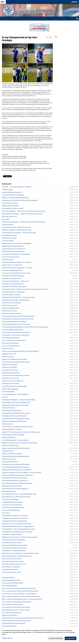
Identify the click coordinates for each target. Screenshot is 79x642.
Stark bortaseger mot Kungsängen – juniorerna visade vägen (19, 232)
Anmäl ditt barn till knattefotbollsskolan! (13, 251)
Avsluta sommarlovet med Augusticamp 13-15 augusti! (17, 267)
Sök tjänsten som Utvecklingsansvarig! (13, 284)
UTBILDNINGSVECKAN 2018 (9, 569)
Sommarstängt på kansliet (9, 626)
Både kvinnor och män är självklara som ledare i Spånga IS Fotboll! (20, 553)
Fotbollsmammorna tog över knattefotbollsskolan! (16, 464)
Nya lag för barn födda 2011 (10, 615)
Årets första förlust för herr (9, 216)
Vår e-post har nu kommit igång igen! (12, 505)
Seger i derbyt (6, 219)
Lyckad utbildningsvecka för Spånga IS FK (13, 249)
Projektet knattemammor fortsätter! (11, 429)
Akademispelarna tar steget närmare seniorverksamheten (18, 319)
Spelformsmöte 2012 (8, 356)
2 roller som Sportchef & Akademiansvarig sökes (15, 375)
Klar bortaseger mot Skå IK (9, 235)
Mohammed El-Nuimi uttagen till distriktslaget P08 (15, 300)
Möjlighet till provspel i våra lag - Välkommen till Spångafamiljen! (20, 443)
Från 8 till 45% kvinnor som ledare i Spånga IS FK (15, 488)
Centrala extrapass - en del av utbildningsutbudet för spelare (18, 529)
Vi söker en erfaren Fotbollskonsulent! (12, 583)
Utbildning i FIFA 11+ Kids (9, 354)
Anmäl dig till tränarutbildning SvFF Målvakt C (14, 321)
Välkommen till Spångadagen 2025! (12, 270)
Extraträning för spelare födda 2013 (12, 278)
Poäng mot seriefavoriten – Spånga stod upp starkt (16, 227)
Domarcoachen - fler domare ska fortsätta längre (15, 335)
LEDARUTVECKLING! (7, 348)
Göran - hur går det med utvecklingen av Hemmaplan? (17, 602)
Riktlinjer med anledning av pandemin (12, 453)
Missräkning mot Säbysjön (9, 238)
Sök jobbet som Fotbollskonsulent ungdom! (14, 286)
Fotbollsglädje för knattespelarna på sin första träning (17, 531)
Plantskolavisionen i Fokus (9, 311)
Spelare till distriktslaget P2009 (10, 308)
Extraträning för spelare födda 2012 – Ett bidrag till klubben (18, 297)
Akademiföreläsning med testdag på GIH (13, 292)
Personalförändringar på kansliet (11, 580)
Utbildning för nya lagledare (9, 364)
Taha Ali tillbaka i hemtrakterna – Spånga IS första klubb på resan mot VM (22, 214)
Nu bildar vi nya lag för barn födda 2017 (13, 381)
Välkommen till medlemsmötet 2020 (12, 534)
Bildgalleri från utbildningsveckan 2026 (12, 246)
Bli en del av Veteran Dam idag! (10, 257)
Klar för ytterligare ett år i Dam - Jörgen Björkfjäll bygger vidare (19, 494)
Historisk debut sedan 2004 (9, 305)
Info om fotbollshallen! (8, 391)
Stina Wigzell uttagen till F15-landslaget (13, 195)
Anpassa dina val (7, 638)
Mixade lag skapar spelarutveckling (12, 486)
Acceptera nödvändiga (56, 638)
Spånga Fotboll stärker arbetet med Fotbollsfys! (15, 405)
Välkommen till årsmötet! (9, 491)
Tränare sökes (6, 513)
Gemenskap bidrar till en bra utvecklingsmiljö (14, 521)
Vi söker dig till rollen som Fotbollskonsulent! (14, 386)
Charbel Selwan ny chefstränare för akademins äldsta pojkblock (19, 200)
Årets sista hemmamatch (9, 459)
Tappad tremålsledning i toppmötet (12, 192)
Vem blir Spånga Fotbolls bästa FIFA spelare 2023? (16, 402)
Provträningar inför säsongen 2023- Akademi (14, 416)
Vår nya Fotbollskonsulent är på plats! (12, 604)
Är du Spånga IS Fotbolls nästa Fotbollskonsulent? (16, 607)
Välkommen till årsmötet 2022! (10, 445)
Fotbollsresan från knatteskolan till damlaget (14, 478)
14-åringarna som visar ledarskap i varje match (15, 518)
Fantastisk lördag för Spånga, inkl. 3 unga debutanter (16, 470)
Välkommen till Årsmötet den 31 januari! (13, 561)
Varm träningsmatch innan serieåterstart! (13, 434)
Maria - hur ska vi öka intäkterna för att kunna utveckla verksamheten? (21, 596)
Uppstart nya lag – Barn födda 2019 (12, 265)
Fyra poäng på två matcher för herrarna (12, 208)
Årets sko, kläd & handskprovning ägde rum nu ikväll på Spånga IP (20, 351)
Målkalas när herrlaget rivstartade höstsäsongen (15, 197)
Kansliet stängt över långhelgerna (11, 567)
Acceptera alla (70, 638)
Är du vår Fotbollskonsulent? (10, 461)
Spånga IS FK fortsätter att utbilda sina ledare (14, 359)
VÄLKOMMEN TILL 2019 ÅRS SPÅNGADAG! (14, 550)
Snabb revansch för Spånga (9, 203)
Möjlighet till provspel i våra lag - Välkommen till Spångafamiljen (19, 537)
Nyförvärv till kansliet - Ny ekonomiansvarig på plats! (16, 620)
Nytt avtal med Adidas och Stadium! (12, 558)
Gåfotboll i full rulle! (7, 424)
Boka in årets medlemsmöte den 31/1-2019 (14, 564)
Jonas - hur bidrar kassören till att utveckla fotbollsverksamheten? (20, 591)
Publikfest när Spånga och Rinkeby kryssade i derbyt (16, 230)
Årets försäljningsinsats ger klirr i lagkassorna (14, 480)
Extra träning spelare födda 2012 (11, 337)
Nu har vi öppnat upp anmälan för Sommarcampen (16, 332)
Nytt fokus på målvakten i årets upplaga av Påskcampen (17, 475)
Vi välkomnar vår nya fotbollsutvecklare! (13, 507)
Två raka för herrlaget (8, 240)
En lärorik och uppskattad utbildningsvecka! (14, 421)
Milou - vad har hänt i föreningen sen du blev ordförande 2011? (19, 588)
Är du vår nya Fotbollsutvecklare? (11, 510)
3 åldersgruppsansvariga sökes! (11, 372)
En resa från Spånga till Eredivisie (11, 294)
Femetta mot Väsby (7, 189)
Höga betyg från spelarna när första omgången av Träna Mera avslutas (21, 472)
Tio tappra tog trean (7, 224)
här (25, 156)
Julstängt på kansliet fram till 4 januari (12, 502)
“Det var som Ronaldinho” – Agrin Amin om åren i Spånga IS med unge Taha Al (23, 211)
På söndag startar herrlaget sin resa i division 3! (15, 515)
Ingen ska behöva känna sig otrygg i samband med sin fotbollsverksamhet (22, 618)
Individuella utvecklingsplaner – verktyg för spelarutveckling (18, 399)
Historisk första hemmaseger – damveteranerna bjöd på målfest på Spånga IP (23, 222)
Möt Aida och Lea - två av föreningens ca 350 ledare (16, 523)
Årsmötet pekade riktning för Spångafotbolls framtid (16, 556)
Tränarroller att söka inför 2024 (10, 378)
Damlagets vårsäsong (8, 577)
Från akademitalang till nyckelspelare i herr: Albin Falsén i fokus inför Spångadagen (25, 327)
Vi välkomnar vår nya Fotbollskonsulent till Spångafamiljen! (18, 316)
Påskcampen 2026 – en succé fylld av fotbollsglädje (16, 243)
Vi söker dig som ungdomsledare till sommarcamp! (16, 273)
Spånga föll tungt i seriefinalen (10, 205)
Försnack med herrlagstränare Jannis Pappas (14, 545)
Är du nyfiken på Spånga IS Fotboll (11, 612)
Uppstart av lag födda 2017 (9, 367)
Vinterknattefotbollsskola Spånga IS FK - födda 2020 (16, 262)
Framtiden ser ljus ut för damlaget (11, 302)
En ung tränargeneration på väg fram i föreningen (19, 39)
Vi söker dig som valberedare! (10, 499)
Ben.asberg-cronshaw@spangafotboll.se (20, 165)
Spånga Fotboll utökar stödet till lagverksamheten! (16, 448)
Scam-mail (5, 397)
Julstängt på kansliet (7, 451)
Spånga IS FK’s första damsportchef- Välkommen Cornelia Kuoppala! (21, 432)
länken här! (33, 170)
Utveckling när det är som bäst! (10, 383)
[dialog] (39, 634)
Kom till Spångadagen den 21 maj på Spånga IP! (15, 440)
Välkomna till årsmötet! (8, 408)
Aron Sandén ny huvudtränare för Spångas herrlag (16, 254)
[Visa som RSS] (56, 37)
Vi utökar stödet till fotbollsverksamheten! (13, 540)
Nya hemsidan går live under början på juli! (13, 623)
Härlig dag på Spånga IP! (9, 437)
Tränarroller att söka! (7, 259)
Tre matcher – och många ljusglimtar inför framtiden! (16, 187)
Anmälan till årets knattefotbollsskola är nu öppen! (16, 413)
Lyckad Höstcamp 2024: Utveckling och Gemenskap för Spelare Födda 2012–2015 (25, 289)
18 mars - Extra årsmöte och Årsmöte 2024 (13, 340)
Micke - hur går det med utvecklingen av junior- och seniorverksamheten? (22, 599)
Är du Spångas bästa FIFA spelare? (11, 410)
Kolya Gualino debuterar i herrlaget (11, 313)
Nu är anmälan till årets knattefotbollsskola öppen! (16, 362)
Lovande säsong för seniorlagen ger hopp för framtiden (17, 426)
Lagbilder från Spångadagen (10, 389)
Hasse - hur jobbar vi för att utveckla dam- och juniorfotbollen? (19, 593)
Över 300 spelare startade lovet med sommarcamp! (16, 324)
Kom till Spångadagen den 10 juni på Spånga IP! (15, 394)
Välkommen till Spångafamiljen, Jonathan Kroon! (15, 281)
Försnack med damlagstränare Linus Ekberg (14, 548)
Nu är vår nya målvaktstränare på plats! (12, 329)
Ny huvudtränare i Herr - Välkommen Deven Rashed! (16, 496)
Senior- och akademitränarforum (11, 346)
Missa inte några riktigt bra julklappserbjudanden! (15, 456)
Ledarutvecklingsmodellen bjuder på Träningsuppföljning (18, 526)
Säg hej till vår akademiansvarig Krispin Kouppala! (15, 418)
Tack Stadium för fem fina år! (10, 370)
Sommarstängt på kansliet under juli (12, 542)
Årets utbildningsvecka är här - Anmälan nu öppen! (16, 610)
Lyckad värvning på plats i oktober (11, 572)
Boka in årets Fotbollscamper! (10, 343)
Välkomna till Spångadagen (9, 585)
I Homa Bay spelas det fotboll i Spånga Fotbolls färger (17, 483)
